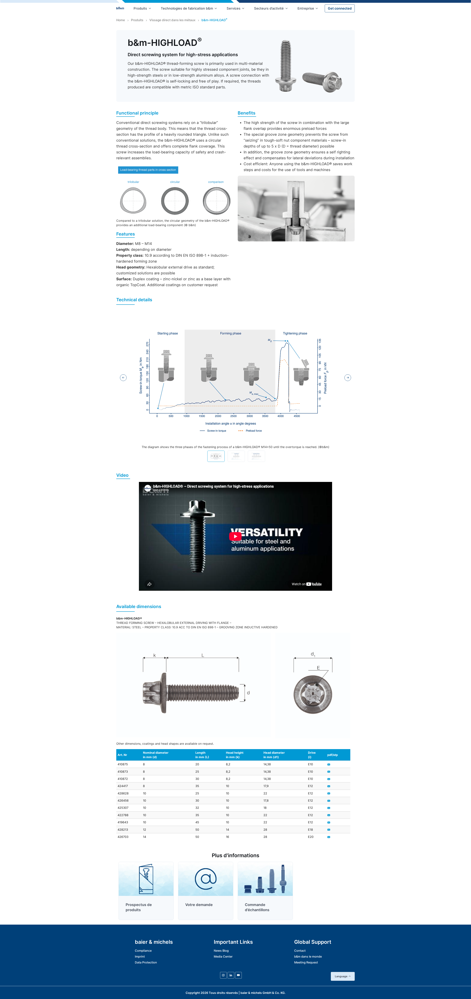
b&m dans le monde (308, 956)
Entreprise (306, 8)
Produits (140, 8)
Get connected (340, 8)
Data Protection (146, 962)
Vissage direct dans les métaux (172, 20)
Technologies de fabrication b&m (187, 8)
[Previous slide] (123, 377)
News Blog (221, 950)
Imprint (140, 956)
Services (233, 8)
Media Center (223, 956)
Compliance (143, 950)
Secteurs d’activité (269, 8)
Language (341, 976)
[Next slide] (347, 377)
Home (120, 20)
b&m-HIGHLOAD (214, 20)
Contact (300, 950)
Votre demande (199, 905)
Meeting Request (306, 962)
